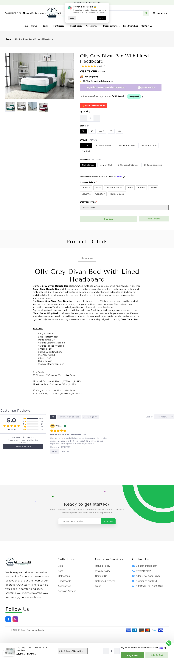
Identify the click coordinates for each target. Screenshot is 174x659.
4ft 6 (101, 131)
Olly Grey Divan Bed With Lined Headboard (34, 39)
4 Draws (86, 151)
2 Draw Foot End (148, 145)
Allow (101, 18)
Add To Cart (157, 655)
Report (65, 451)
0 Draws (86, 145)
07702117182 (14, 13)
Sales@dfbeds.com (146, 566)
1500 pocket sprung (153, 165)
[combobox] (116, 13)
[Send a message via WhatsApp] (169, 643)
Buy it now (132, 655)
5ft (111, 131)
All (53, 417)
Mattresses (59, 26)
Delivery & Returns (105, 581)
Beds (45, 26)
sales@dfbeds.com (35, 13)
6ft (119, 131)
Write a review (23, 447)
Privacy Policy (102, 571)
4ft (92, 131)
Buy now (108, 219)
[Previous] (47, 3)
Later (72, 18)
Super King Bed (49, 313)
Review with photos (69, 417)
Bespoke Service (111, 26)
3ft (83, 131)
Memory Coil (106, 165)
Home (25, 26)
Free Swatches (130, 26)
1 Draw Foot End (127, 145)
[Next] (127, 3)
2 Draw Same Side (104, 145)
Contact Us (146, 26)
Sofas (34, 26)
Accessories (92, 26)
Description (87, 258)
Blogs (98, 586)
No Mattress (88, 165)
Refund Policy (102, 566)
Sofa (60, 566)
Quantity (85, 111)
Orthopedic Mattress (128, 165)
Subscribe (108, 521)
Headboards (76, 26)
